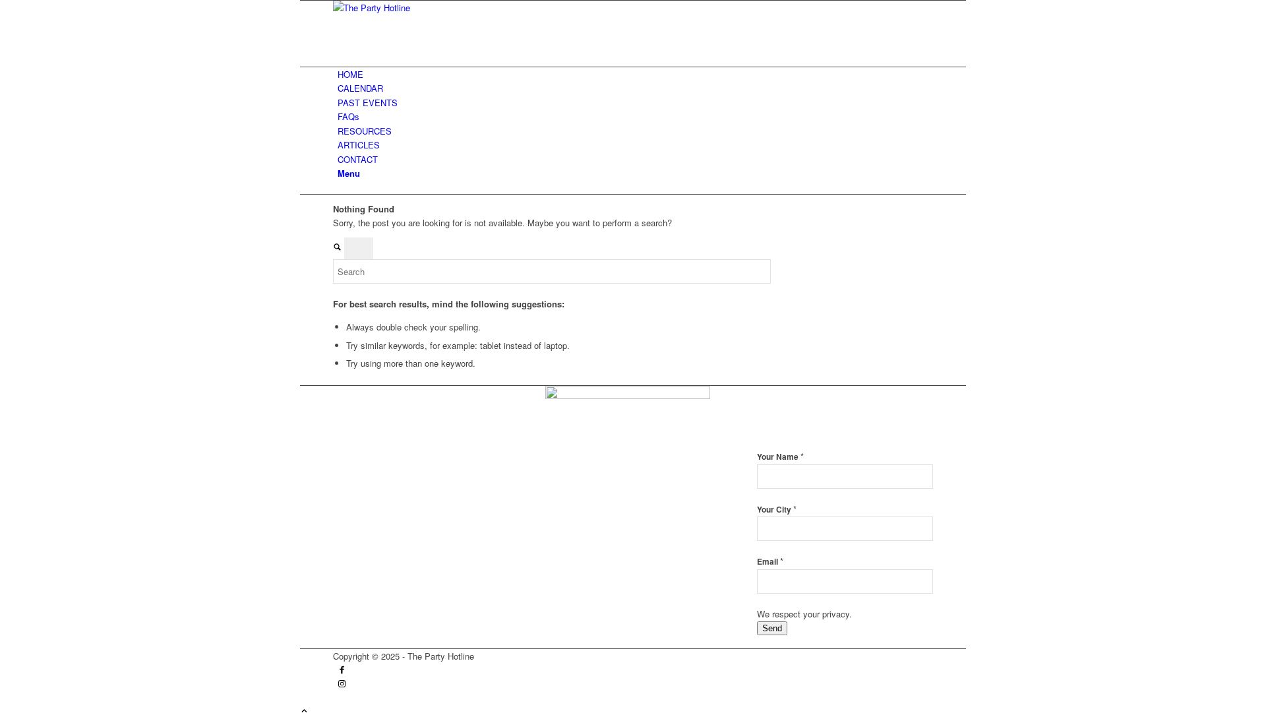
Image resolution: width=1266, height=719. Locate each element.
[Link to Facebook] (342, 670)
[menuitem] (635, 74)
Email (770, 561)
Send (772, 628)
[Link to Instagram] (342, 684)
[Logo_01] (432, 7)
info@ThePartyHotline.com (419, 504)
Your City (777, 509)
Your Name (780, 456)
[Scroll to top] (304, 711)
